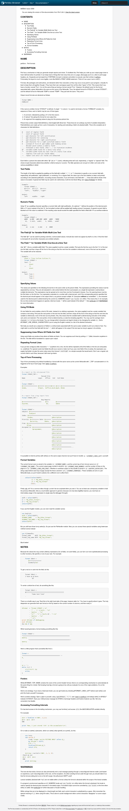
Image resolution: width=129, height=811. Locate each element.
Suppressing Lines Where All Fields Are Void (41, 39)
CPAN (32, 8)
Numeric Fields (32, 28)
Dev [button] (31, 3)
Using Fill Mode (32, 37)
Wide (95, 3)
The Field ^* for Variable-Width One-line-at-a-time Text (44, 32)
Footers (29, 50)
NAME (26, 21)
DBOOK (44, 805)
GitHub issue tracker (65, 805)
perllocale (93, 301)
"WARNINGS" (103, 301)
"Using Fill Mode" (89, 180)
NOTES (26, 48)
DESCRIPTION (29, 24)
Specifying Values (32, 34)
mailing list (80, 808)
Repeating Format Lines (34, 41)
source (28, 8)
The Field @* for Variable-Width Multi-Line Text (42, 30)
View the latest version (72, 12)
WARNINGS (28, 54)
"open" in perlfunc (80, 697)
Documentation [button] (42, 3)
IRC (85, 808)
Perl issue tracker (70, 808)
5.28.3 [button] (25, 3)
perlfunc (97, 77)
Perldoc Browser (12, 2)
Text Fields (30, 26)
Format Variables (32, 45)
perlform (23, 8)
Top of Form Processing (34, 43)
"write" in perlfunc (50, 364)
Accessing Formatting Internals (37, 52)
